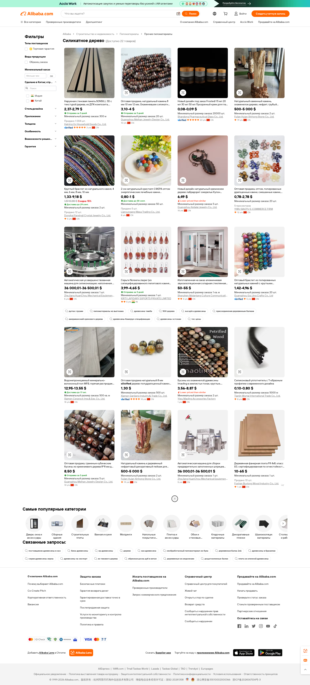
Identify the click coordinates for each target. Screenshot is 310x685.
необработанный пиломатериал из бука (187, 551)
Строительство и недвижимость (95, 34)
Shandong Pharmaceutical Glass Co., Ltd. (200, 116)
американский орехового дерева (86, 319)
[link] (305, 651)
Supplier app (163, 652)
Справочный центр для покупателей (206, 583)
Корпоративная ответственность (47, 597)
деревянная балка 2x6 (230, 551)
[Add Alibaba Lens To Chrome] (81, 652)
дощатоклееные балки (216, 558)
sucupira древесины (195, 311)
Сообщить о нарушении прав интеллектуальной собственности (205, 613)
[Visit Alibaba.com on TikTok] (275, 626)
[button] (178, 13)
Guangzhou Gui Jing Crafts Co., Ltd (253, 295)
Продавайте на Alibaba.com (253, 583)
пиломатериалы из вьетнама (108, 311)
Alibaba (67, 34)
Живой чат (191, 590)
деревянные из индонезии (180, 558)
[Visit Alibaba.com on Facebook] (239, 626)
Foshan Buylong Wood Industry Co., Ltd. (256, 483)
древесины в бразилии (263, 551)
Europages (207, 668)
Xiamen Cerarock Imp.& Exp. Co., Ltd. (84, 398)
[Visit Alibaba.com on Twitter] (254, 626)
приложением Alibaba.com (213, 652)
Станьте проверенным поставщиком (258, 604)
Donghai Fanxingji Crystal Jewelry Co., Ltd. (87, 215)
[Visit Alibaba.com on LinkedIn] (246, 626)
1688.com (118, 668)
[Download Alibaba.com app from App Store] (244, 652)
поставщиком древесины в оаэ (45, 551)
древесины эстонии (170, 319)
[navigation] (40, 266)
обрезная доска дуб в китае (142, 558)
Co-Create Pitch (37, 590)
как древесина (148, 551)
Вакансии (33, 604)
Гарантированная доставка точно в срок (100, 599)
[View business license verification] (187, 679)
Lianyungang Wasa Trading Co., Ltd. (140, 211)
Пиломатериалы (129, 34)
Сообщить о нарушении (198, 621)
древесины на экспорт (75, 558)
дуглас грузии (76, 311)
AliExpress (104, 668)
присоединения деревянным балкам (235, 311)
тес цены (196, 319)
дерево (127, 551)
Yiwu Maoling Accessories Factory (197, 398)
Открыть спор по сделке (199, 597)
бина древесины (79, 551)
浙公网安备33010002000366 (213, 679)
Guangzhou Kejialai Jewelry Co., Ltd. (197, 207)
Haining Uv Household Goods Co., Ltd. (85, 124)
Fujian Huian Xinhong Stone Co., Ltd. (254, 116)
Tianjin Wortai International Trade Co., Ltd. (257, 395)
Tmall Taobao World (137, 668)
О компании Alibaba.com (43, 576)
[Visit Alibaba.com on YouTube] (268, 626)
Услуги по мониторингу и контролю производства (100, 616)
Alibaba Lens (46, 652)
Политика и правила (91, 624)
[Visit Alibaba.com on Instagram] (261, 626)
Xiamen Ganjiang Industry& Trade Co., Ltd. (144, 395)
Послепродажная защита (94, 607)
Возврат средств (195, 604)
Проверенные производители (149, 587)
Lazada (155, 668)
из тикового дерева (108, 558)
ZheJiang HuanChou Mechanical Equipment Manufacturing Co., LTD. (89, 295)
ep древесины (105, 551)
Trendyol (193, 668)
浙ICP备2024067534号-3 (246, 679)
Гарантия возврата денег (94, 590)
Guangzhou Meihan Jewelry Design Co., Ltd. (145, 119)
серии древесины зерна (41, 558)
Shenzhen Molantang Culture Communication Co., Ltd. (203, 295)
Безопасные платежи (92, 583)
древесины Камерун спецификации (131, 319)
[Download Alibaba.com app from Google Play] (270, 652)
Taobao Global (170, 668)
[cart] (226, 14)
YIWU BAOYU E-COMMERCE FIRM (253, 208)
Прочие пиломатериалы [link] (158, 34)
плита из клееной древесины (253, 558)
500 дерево (169, 311)
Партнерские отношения (251, 611)
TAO (183, 668)
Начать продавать (247, 590)
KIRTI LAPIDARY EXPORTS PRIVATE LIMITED (146, 298)
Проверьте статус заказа (251, 597)
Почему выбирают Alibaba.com (45, 583)
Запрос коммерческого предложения (154, 594)
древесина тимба (143, 311)
